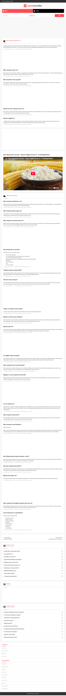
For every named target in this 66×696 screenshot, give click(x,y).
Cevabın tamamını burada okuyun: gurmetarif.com (23, 411)
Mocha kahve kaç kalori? (7, 539)
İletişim (4, 653)
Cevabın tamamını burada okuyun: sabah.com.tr (22, 313)
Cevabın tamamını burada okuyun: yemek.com (22, 266)
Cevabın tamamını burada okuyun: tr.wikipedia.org (23, 433)
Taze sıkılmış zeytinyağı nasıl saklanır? (12, 614)
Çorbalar (4, 672)
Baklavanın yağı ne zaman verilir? (11, 562)
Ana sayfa (5, 648)
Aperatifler (5, 663)
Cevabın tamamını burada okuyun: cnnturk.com (22, 276)
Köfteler (4, 683)
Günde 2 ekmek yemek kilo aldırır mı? (12, 565)
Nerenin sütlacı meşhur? (9, 573)
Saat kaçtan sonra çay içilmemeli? (11, 567)
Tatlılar (4, 669)
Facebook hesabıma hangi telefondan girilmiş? (14, 628)
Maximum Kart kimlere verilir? (10, 637)
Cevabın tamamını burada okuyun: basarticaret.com (23, 114)
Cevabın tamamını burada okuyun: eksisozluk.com (23, 49)
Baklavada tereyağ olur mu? (10, 570)
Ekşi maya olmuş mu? (8, 620)
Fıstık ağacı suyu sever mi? (10, 556)
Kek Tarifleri (5, 680)
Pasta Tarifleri (5, 666)
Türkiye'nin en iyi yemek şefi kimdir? (12, 617)
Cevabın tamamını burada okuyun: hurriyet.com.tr (23, 285)
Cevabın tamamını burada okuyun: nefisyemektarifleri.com (24, 226)
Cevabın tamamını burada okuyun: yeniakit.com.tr (23, 85)
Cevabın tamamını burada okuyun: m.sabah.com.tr (23, 529)
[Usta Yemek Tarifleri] (33, 6)
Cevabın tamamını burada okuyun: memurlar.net (22, 462)
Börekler (4, 677)
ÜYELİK (37, 11)
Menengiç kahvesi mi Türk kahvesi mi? (56, 539)
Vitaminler (5, 656)
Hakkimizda (5, 650)
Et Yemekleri (5, 674)
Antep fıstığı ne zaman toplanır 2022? (12, 551)
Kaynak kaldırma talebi (9, 49)
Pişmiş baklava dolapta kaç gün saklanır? (13, 559)
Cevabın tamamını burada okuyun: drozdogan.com (23, 323)
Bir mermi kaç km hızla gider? (10, 631)
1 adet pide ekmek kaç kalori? (10, 576)
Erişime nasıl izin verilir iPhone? (11, 626)
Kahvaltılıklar (5, 688)
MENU (6, 11)
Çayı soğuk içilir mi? (8, 554)
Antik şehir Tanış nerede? (9, 634)
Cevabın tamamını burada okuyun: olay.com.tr (22, 76)
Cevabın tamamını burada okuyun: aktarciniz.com (23, 332)
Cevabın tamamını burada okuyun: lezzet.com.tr (22, 361)
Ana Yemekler (5, 685)
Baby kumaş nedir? (8, 623)
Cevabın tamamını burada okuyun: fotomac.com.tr (23, 480)
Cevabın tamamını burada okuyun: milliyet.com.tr (23, 124)
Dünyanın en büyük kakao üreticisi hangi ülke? (14, 612)
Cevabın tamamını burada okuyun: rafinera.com (22, 509)
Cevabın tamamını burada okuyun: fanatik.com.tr (23, 207)
